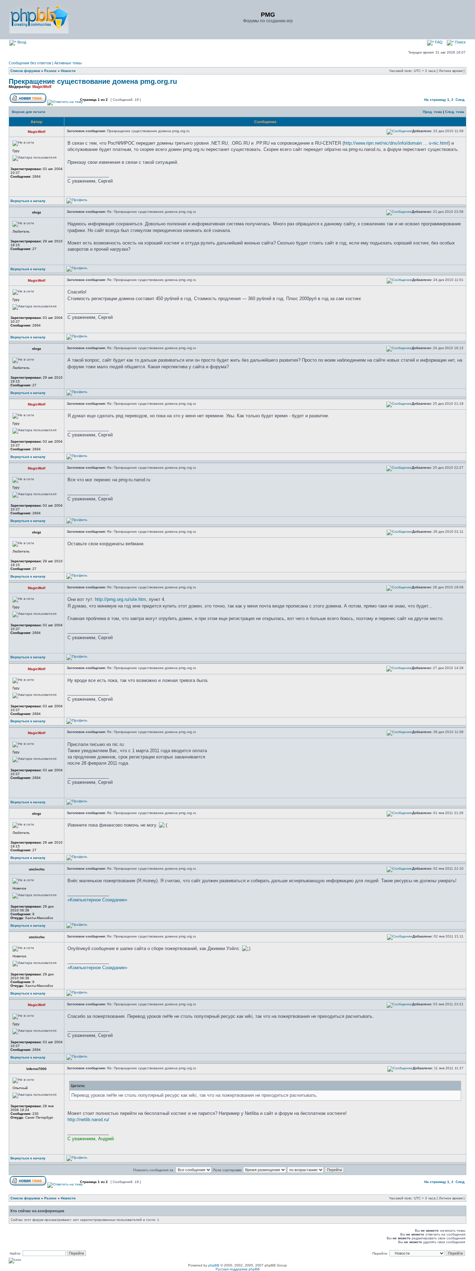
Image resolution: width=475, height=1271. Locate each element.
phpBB (213, 1265)
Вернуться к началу (28, 201)
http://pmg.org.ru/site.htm (120, 599)
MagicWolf (41, 87)
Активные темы (68, 63)
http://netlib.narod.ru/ (88, 1119)
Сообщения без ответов (30, 63)
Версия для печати (28, 112)
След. (460, 100)
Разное (50, 71)
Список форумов (25, 71)
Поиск (460, 42)
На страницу (435, 100)
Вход (21, 42)
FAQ (438, 42)
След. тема (454, 112)
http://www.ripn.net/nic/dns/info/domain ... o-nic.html (396, 143)
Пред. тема (432, 112)
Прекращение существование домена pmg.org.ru (93, 81)
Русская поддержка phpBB (238, 1269)
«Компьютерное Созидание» (97, 899)
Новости (68, 71)
